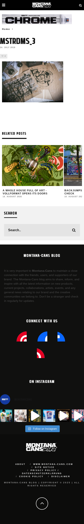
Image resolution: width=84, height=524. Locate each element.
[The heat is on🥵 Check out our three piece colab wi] (49, 415)
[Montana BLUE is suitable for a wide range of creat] (78, 415)
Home (6, 29)
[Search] (80, 5)
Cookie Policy (31, 476)
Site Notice (45, 467)
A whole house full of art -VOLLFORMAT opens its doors (25, 192)
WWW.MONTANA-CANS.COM (53, 464)
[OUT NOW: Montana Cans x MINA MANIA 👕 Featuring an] (6, 415)
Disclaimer (60, 476)
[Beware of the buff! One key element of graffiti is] (20, 415)
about (20, 464)
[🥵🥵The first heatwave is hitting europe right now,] (63, 415)
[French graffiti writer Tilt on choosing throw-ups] (35, 415)
